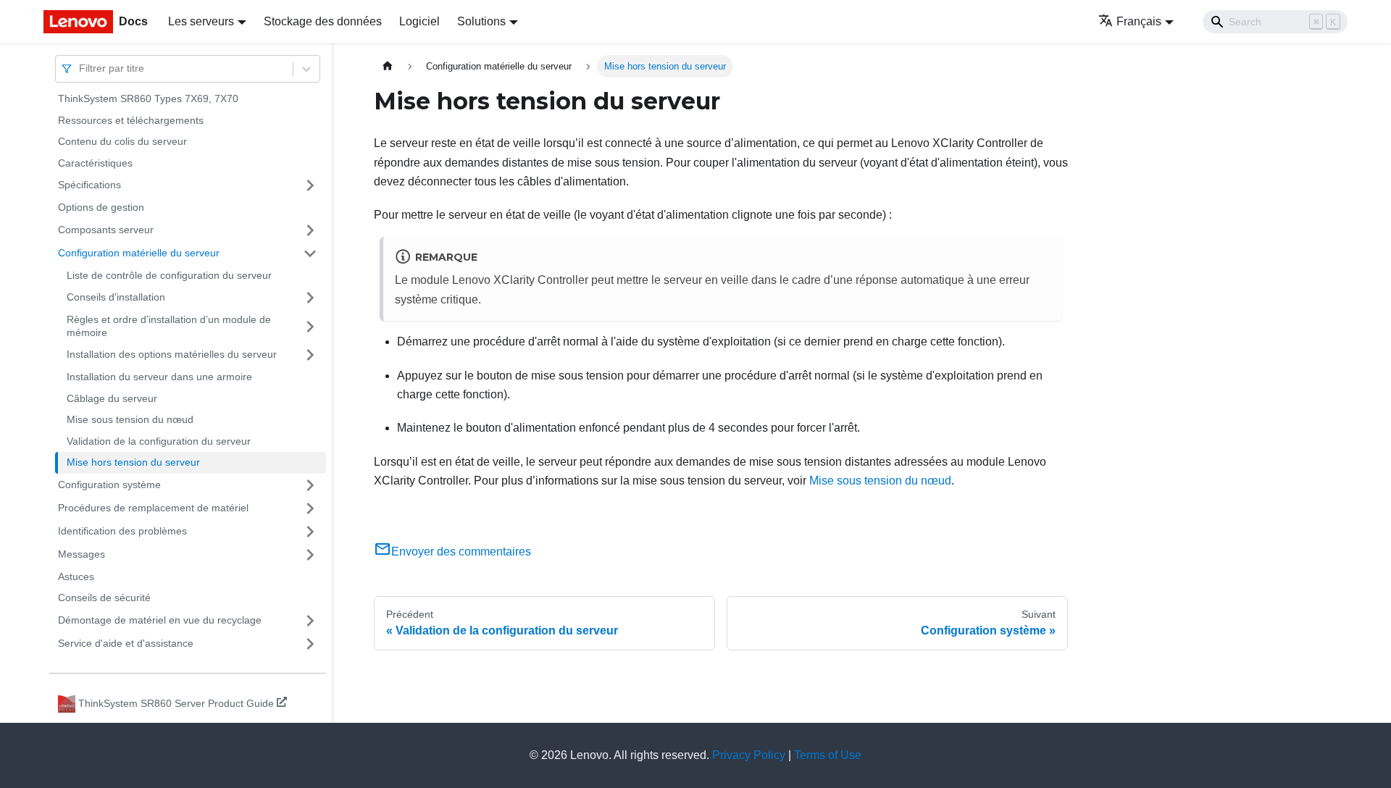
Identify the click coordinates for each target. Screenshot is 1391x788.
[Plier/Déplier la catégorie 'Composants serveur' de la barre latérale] (310, 230)
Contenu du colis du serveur (122, 141)
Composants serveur (106, 229)
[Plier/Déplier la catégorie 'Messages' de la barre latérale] (310, 554)
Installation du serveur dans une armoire (159, 376)
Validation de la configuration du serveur (159, 441)
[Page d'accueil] (387, 66)
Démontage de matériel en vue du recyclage (160, 620)
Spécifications (89, 184)
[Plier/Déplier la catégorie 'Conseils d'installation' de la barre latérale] (310, 297)
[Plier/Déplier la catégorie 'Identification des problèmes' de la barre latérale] (310, 531)
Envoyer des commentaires (461, 551)
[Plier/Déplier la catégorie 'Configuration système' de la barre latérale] (310, 485)
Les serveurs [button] (201, 21)
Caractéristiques (95, 163)
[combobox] (80, 68)
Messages (81, 554)
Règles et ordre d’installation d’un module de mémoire (169, 326)
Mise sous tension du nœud (130, 419)
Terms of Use (827, 755)
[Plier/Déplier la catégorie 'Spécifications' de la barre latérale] (310, 185)
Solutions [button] (481, 21)
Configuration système (109, 484)
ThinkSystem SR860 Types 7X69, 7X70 (148, 98)
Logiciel (419, 21)
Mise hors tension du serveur (133, 462)
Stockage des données (323, 21)
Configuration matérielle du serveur (139, 253)
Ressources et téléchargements (131, 120)
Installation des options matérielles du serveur (172, 354)
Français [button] (1138, 21)
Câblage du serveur (112, 398)
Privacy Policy (748, 755)
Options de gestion (101, 207)
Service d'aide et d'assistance (125, 643)
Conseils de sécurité (104, 597)
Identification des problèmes (122, 531)
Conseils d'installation (116, 297)
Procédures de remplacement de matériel (153, 508)
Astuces (76, 576)
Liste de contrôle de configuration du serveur (169, 275)
